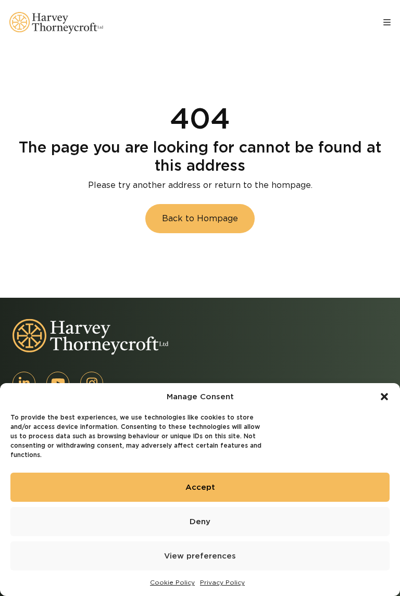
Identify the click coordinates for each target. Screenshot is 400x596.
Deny (200, 521)
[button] (384, 396)
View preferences (200, 556)
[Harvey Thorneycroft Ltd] (56, 23)
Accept (200, 487)
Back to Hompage (200, 218)
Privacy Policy (222, 582)
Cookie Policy (172, 582)
